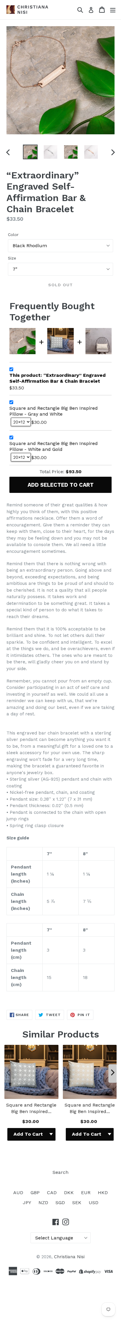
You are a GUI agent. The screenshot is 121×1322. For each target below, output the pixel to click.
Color (13, 234)
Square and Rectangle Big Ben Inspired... (31, 1108)
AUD (18, 1192)
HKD (103, 1192)
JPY (27, 1202)
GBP (35, 1192)
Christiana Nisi (69, 1256)
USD (93, 1202)
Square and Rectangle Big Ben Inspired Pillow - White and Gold (53, 446)
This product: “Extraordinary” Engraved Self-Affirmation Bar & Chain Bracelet (57, 378)
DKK (69, 1192)
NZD (43, 1202)
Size (12, 258)
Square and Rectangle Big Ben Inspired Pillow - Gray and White (53, 411)
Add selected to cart (61, 485)
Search (60, 1172)
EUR (85, 1192)
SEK (76, 1202)
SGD (60, 1202)
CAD (52, 1192)
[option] (30, 152)
